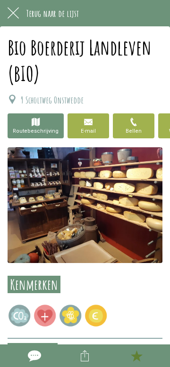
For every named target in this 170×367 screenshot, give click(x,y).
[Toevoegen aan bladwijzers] (136, 355)
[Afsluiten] (13, 13)
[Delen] (85, 355)
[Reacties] (33, 355)
